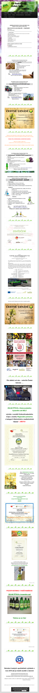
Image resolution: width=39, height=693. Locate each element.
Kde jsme (9, 14)
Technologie (26, 12)
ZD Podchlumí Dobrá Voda (20, 14)
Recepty (5, 14)
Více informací (19, 690)
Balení (18, 12)
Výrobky (15, 12)
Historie (30, 12)
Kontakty (13, 14)
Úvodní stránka (6, 12)
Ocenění (22, 12)
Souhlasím (24, 690)
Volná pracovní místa (11, 16)
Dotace (11, 12)
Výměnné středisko (27, 14)
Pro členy (5, 16)
